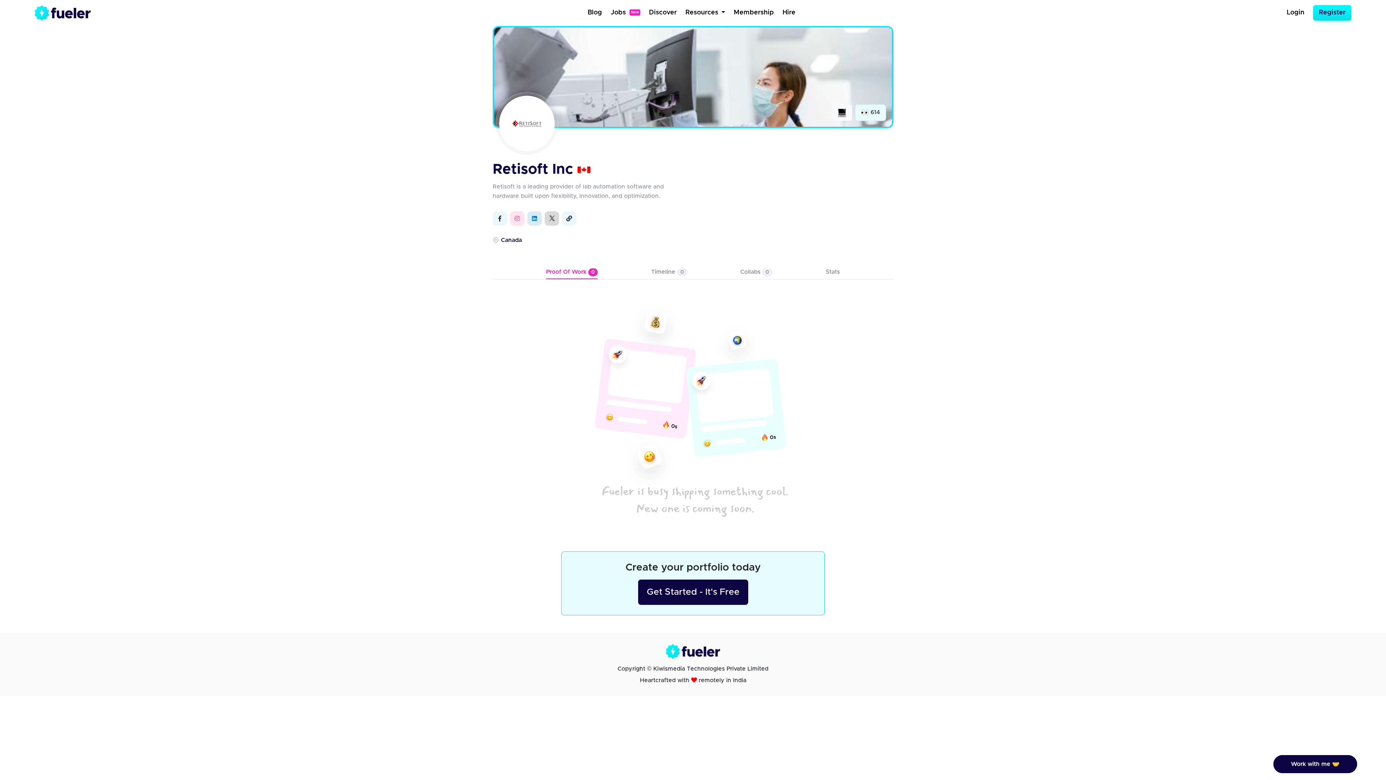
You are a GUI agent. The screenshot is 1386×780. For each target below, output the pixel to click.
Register (1332, 12)
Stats (833, 272)
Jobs (625, 12)
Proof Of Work (570, 272)
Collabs (754, 272)
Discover (663, 12)
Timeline (667, 272)
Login (1295, 12)
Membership (754, 12)
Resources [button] (702, 12)
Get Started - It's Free (693, 592)
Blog (595, 12)
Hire (789, 12)
